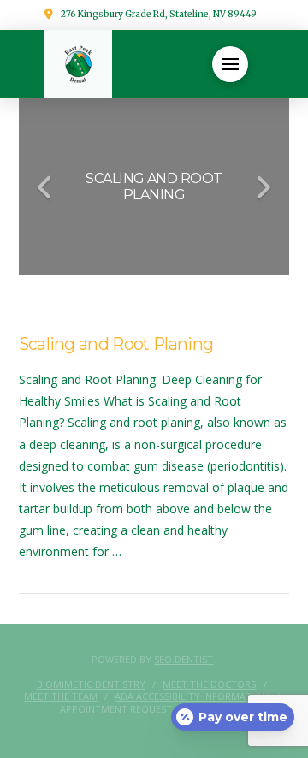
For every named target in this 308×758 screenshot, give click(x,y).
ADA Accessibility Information (192, 696)
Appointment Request (116, 709)
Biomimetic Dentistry (91, 684)
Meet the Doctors (209, 684)
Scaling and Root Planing (116, 344)
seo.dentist (183, 659)
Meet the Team (61, 696)
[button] (230, 64)
